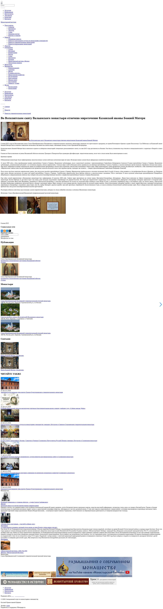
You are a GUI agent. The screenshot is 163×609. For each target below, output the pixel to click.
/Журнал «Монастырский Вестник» (12, 552)
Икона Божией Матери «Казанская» (12, 355)
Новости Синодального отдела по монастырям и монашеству (28, 40)
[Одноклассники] (4, 231)
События (11, 27)
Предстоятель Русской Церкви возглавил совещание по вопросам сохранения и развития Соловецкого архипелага (38, 473)
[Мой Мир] (7, 231)
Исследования (12, 76)
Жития (10, 71)
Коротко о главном (14, 35)
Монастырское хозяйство (16, 75)
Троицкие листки (14, 34)
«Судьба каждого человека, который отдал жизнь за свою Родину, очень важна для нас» (29, 527)
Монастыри (8, 64)
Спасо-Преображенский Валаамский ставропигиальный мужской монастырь (26, 301)
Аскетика (11, 69)
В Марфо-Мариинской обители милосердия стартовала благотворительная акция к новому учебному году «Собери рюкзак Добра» (43, 408)
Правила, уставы (13, 83)
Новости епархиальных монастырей (20, 44)
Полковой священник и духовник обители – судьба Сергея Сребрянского (24, 502)
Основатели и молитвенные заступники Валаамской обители (20, 260)
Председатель (9, 14)
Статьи (10, 49)
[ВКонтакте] (2, 231)
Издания (11, 59)
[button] (161, 304)
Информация (9, 12)
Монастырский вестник (8, 22)
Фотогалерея (12, 88)
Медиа (7, 85)
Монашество (9, 66)
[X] (10, 231)
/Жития (3, 504)
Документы (8, 15)
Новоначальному (13, 68)
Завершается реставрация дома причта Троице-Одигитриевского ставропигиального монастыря (32, 392)
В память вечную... (14, 73)
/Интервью (4, 525)
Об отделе (8, 10)
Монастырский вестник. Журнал (18, 61)
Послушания (12, 81)
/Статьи (3, 262)
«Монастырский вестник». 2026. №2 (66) (14, 551)
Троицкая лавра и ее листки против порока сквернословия (20, 505)
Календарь (8, 17)
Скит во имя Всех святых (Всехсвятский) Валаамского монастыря (22, 317)
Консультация (12, 78)
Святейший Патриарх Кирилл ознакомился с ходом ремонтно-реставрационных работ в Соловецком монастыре (37, 457)
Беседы (10, 54)
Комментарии (12, 52)
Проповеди (12, 29)
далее (8, 605)
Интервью (11, 51)
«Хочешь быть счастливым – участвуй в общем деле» (18, 524)
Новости (7, 37)
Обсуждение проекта (15, 63)
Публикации (9, 47)
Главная (7, 106)
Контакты (8, 19)
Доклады (11, 30)
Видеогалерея (12, 87)
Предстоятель (9, 25)
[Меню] (1, 3)
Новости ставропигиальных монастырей (21, 42)
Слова (10, 32)
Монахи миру (12, 80)
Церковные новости (14, 39)
